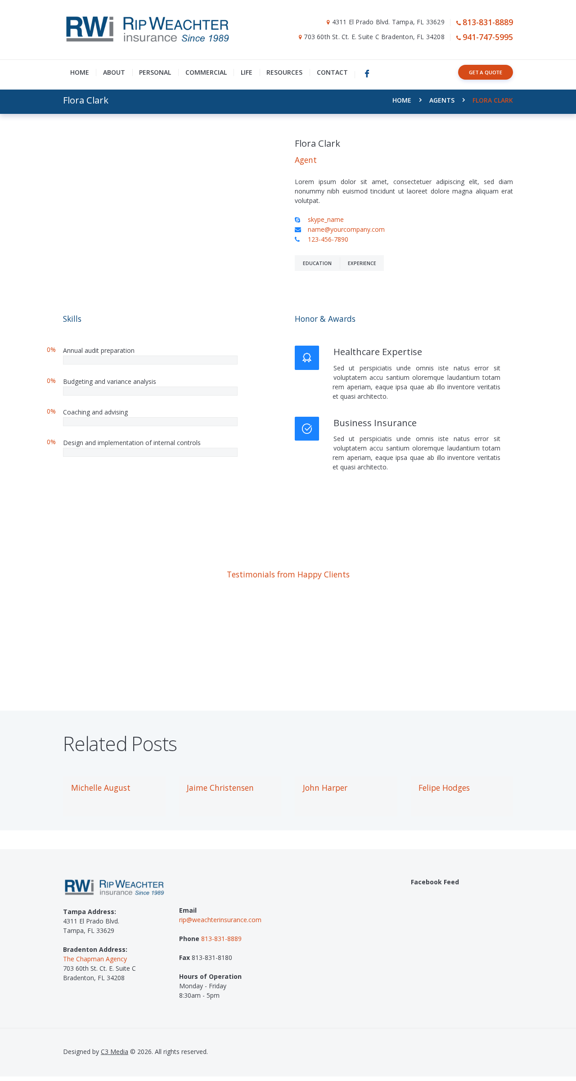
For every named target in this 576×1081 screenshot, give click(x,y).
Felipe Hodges (444, 787)
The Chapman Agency (95, 959)
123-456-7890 (328, 239)
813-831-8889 (488, 22)
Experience (362, 263)
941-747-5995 (488, 37)
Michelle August (100, 787)
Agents (441, 100)
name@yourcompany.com (346, 229)
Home (401, 100)
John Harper (325, 787)
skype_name (326, 219)
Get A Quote (485, 72)
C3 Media (114, 1051)
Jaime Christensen (220, 787)
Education (317, 263)
